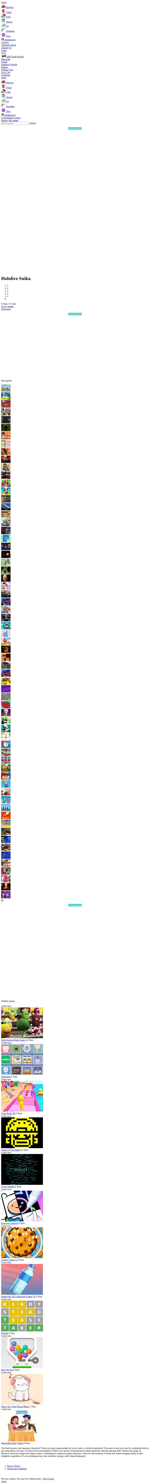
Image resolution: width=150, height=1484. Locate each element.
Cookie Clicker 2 (9, 1260)
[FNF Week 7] (6, 850)
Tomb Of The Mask (10, 1150)
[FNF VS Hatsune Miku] (6, 628)
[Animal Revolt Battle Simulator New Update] (6, 399)
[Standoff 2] (6, 454)
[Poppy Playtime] (6, 676)
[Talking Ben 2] (6, 486)
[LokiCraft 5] (6, 826)
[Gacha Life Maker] (6, 446)
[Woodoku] (6, 660)
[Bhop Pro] (6, 668)
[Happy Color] (6, 881)
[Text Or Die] (6, 802)
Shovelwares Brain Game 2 (14, 1040)
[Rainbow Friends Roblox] (6, 842)
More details (48, 1479)
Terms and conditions (17, 1468)
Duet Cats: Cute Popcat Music (15, 1406)
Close (3, 1481)
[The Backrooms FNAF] (6, 430)
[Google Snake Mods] (6, 541)
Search (33, 123)
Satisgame (6, 1076)
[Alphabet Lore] (6, 723)
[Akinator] (6, 715)
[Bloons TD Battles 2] (6, 779)
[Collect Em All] (6, 763)
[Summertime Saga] (6, 794)
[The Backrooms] (6, 771)
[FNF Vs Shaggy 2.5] (6, 573)
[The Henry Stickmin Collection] (6, 636)
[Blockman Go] (6, 786)
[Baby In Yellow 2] (6, 889)
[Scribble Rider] (6, 565)
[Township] (6, 699)
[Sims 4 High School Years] (6, 470)
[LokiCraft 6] (6, 834)
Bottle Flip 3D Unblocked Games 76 (18, 1296)
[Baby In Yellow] (6, 581)
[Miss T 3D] (6, 874)
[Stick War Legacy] (6, 810)
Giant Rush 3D (8, 1113)
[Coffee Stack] (6, 494)
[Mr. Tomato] (6, 707)
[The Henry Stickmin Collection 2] (6, 747)
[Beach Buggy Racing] (6, 755)
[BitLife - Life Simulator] (6, 818)
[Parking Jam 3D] (6, 612)
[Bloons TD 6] (6, 684)
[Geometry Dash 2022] (6, 858)
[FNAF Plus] (6, 462)
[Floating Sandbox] (6, 509)
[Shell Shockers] (6, 731)
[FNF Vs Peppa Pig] (6, 391)
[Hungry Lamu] (6, 517)
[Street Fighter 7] (6, 525)
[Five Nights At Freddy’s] (6, 652)
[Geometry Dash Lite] (6, 691)
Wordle (4, 1333)
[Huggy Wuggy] (6, 604)
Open (3, 2)
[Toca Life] (6, 414)
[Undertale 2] (6, 549)
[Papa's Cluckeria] (6, 438)
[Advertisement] (43, 161)
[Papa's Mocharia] (6, 866)
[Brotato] (6, 406)
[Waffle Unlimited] (6, 739)
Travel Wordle (8, 1186)
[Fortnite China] (6, 897)
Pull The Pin (7, 1370)
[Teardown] (6, 596)
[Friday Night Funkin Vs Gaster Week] (6, 620)
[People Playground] (6, 422)
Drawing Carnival (9, 1223)
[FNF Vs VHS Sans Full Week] (6, 557)
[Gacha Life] (6, 589)
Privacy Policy (14, 1466)
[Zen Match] (6, 644)
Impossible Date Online (12, 1443)
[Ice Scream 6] (6, 501)
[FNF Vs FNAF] (6, 478)
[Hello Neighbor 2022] (6, 533)
